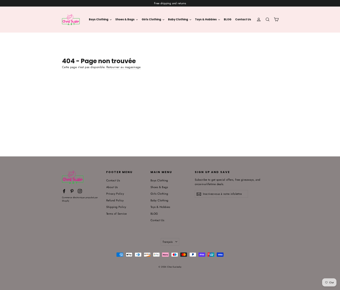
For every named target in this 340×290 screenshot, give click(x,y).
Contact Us (243, 19)
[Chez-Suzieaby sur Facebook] (64, 190)
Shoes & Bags (125, 19)
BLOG (227, 19)
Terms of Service (116, 214)
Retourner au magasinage (123, 67)
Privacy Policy (115, 194)
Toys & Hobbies (206, 19)
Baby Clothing (178, 19)
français (167, 242)
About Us (112, 187)
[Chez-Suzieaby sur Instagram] (80, 190)
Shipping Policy (116, 207)
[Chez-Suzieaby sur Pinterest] (72, 190)
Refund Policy (115, 200)
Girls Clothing (152, 19)
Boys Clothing (99, 19)
